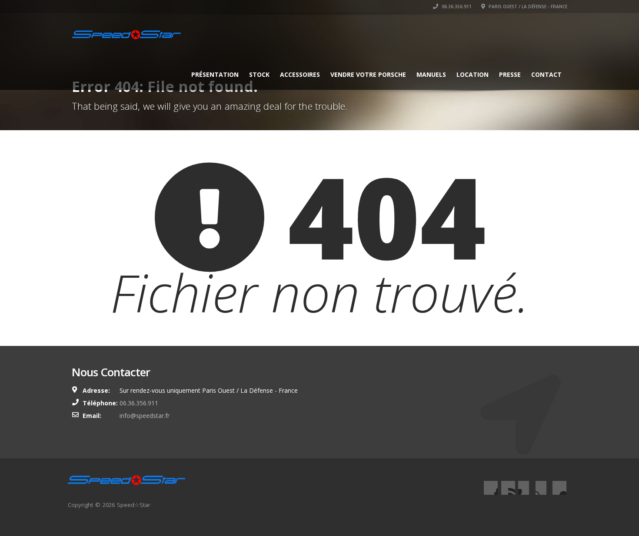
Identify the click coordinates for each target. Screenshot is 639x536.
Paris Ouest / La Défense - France (527, 6)
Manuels (431, 74)
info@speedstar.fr (145, 415)
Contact (546, 74)
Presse (510, 74)
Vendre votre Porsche (368, 74)
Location (472, 74)
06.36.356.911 (456, 6)
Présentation (215, 74)
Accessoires (300, 74)
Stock (259, 74)
